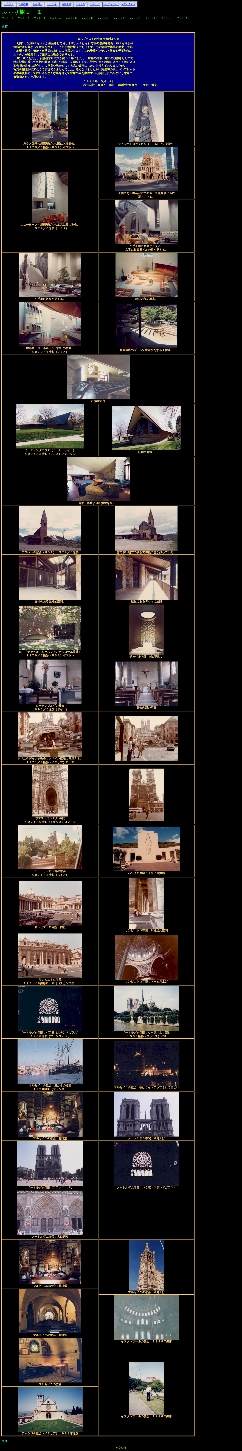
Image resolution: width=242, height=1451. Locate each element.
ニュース (52, 4)
